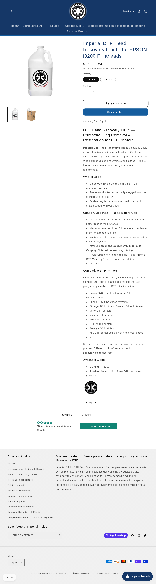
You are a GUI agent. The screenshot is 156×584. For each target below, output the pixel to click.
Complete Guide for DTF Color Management (31, 517)
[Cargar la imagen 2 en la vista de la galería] (31, 114)
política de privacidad (19, 501)
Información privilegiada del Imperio (26, 469)
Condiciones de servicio (20, 496)
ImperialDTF (43, 573)
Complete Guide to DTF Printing (24, 512)
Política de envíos (17, 485)
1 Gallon (91, 79)
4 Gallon (108, 79)
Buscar (11, 463)
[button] (11, 11)
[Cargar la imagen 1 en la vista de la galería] (15, 114)
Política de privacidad (101, 573)
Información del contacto (21, 480)
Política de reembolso (19, 490)
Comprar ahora (115, 112)
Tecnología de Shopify (58, 573)
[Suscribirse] (59, 535)
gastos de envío (94, 68)
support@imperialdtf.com (97, 352)
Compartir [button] (91, 402)
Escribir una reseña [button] (98, 426)
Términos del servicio (122, 573)
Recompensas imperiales (21, 506)
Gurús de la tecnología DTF (22, 474)
